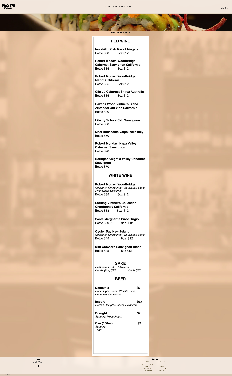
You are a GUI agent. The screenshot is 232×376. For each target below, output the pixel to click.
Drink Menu (163, 363)
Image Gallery (162, 370)
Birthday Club (162, 372)
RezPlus (230, 374)
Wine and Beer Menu (147, 363)
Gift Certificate (162, 368)
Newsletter (147, 372)
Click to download (121, 35)
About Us (147, 366)
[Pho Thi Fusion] (8, 7)
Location (162, 364)
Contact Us (162, 366)
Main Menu (162, 361)
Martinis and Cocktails (147, 364)
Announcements (147, 370)
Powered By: (226, 374)
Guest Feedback (147, 368)
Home (147, 361)
